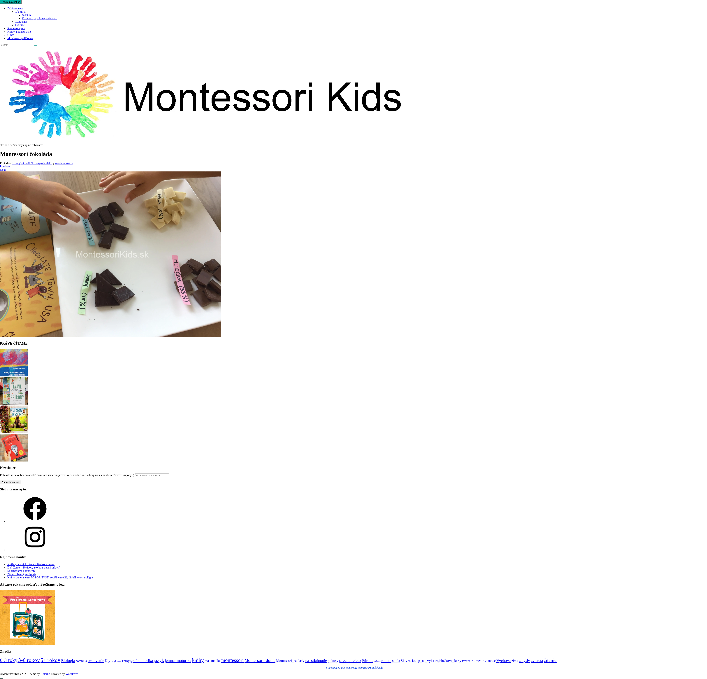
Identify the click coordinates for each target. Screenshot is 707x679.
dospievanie (116, 661)
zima (514, 661)
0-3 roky (8, 660)
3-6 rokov (29, 660)
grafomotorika (141, 661)
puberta (377, 661)
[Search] (35, 45)
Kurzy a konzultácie (19, 31)
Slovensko (408, 661)
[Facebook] (35, 521)
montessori (232, 660)
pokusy (333, 661)
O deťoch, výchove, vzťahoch (39, 18)
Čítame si (20, 11)
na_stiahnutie (316, 660)
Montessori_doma (260, 660)
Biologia (68, 660)
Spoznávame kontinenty (21, 570)
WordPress (72, 674)
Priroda (367, 660)
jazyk (159, 660)
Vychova (503, 660)
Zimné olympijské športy (21, 574)
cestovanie (96, 660)
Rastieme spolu (16, 28)
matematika (213, 661)
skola (396, 661)
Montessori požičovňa (20, 38)
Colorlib (45, 674)
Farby (126, 661)
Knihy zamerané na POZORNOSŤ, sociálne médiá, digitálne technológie (50, 577)
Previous (5, 166)
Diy (107, 661)
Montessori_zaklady (290, 661)
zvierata (537, 660)
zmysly (524, 661)
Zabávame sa (15, 8)
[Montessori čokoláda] (110, 336)
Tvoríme (20, 25)
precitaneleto (350, 660)
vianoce (490, 661)
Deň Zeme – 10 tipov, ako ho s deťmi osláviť (33, 567)
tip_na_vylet (425, 661)
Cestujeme (21, 21)
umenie (479, 661)
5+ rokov (50, 660)
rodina (386, 660)
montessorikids (64, 163)
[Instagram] (35, 549)
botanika (81, 661)
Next (3, 169)
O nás (10, 34)
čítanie (550, 660)
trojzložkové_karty (448, 661)
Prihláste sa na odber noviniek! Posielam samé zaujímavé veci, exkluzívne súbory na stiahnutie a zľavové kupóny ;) (67, 475)
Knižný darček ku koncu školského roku (30, 564)
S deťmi (26, 15)
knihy (198, 660)
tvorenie (467, 661)
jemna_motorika (178, 660)
